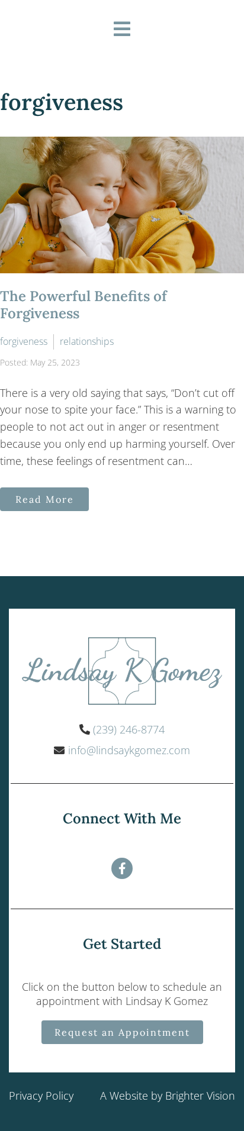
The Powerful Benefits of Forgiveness (83, 304)
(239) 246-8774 (129, 729)
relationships (87, 341)
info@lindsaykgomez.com (129, 750)
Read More (44, 499)
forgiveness (23, 341)
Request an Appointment (122, 1032)
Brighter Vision (200, 1095)
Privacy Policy (41, 1095)
